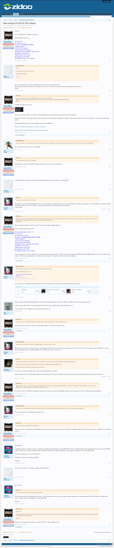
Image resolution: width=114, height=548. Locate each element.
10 (21, 27)
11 (23, 27)
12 (25, 27)
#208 (110, 258)
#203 (110, 132)
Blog (11, 14)
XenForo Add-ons (29, 546)
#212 (110, 352)
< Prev (10, 27)
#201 (110, 60)
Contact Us (99, 544)
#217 (110, 463)
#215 (110, 414)
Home (6, 14)
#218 (110, 477)
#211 (110, 328)
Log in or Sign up (106, 1)
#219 (110, 503)
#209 (110, 297)
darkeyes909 (18, 135)
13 (27, 27)
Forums (16, 14)
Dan (5, 312)
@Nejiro (17, 31)
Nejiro (5, 76)
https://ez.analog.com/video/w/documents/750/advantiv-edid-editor (31, 130)
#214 (110, 393)
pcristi (16, 526)
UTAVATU (6, 456)
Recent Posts (14, 16)
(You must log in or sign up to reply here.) (102, 532)
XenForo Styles (37, 546)
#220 (110, 524)
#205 (110, 166)
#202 (110, 90)
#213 (110, 378)
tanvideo (6, 190)
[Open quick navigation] (109, 20)
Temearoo (6, 369)
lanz (5, 151)
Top (109, 544)
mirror (28, 25)
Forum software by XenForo (13, 546)
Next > (30, 27)
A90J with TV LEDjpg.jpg (76, 289)
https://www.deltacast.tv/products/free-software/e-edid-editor (30, 126)
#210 (110, 311)
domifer (6, 208)
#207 (110, 211)
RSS (111, 544)
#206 (110, 189)
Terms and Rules (101, 546)
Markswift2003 (7, 41)
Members (22, 14)
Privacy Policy (109, 546)
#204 (110, 149)
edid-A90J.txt (24, 289)
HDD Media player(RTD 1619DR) (16, 25)
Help (103, 544)
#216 (110, 433)
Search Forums (6, 16)
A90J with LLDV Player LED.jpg (52, 289)
